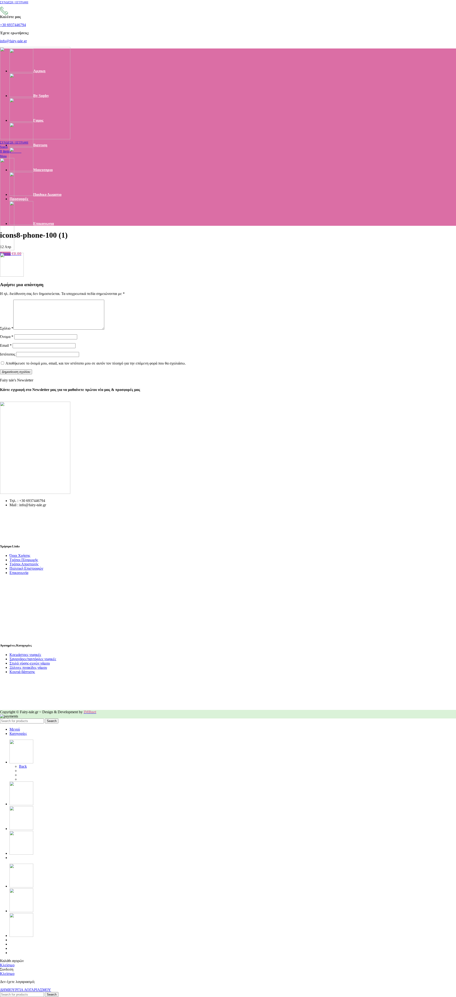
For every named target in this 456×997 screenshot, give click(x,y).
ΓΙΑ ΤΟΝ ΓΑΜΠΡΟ (35, 775)
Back (23, 766)
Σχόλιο (6, 328)
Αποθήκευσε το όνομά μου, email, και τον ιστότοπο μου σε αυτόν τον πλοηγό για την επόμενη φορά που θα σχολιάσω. (95, 363)
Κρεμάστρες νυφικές (25, 655)
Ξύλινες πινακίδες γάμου (28, 667)
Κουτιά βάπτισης (22, 672)
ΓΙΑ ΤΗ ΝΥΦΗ (31, 771)
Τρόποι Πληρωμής (24, 560)
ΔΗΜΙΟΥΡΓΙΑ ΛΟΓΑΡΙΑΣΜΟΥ (25, 990)
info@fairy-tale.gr (13, 41)
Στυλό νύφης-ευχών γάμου (30, 663)
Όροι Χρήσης (20, 556)
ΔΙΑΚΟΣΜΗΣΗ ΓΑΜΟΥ (39, 779)
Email (6, 345)
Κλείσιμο (7, 965)
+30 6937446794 (13, 25)
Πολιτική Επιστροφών (26, 568)
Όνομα (6, 337)
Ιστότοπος (7, 354)
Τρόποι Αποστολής (24, 564)
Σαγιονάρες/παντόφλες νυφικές (33, 659)
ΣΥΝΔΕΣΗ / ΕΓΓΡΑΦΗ (29, 953)
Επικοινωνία (19, 573)
